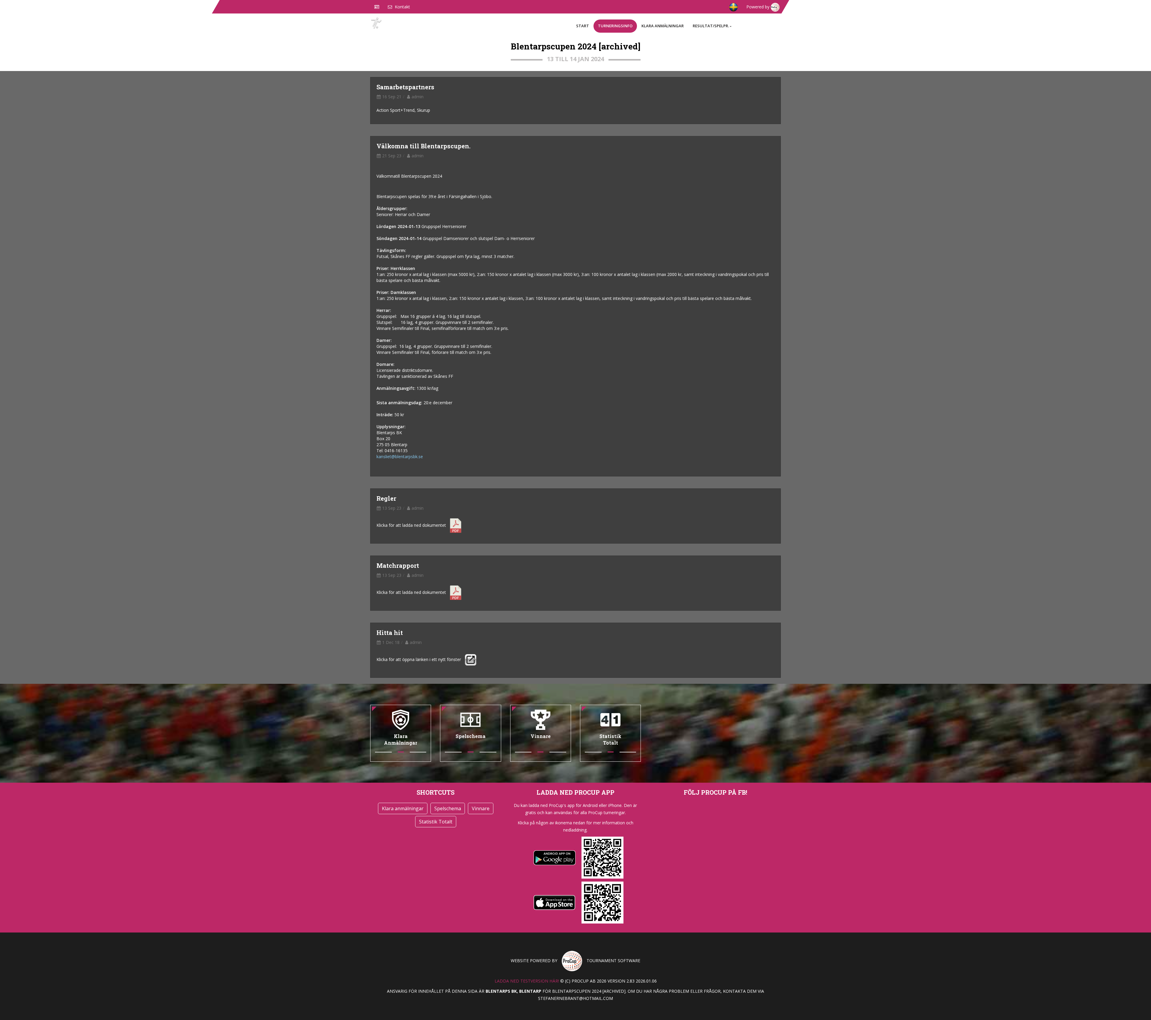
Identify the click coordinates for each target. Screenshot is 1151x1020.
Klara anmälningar (662, 25)
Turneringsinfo (615, 25)
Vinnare (480, 808)
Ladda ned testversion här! (527, 981)
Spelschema (447, 808)
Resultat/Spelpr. (711, 25)
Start (582, 25)
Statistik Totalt (435, 821)
